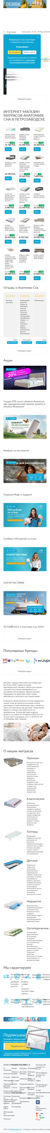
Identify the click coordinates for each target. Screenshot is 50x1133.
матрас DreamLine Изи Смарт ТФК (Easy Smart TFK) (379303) (24, 229)
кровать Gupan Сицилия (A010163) (10, 164)
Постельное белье (24, 1088)
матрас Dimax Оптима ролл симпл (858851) (10, 136)
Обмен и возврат (15, 1073)
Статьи (14, 1088)
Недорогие (34, 901)
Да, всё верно (14, 52)
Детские (32, 860)
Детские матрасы (23, 1073)
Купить (8, 149)
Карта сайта (5, 1107)
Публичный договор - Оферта (8, 1086)
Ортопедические (35, 928)
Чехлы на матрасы (31, 1080)
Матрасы (23, 1068)
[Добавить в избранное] (15, 149)
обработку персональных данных (16, 1055)
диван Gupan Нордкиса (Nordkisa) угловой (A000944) (24, 259)
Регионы (6, 1119)
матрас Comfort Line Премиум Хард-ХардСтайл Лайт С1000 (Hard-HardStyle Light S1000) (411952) (10, 262)
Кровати (23, 1093)
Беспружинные (26, 1098)
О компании (7, 1069)
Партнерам (7, 1081)
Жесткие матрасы (31, 1093)
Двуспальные (33, 1098)
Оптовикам (16, 1107)
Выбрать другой (29, 52)
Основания (32, 1068)
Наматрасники (25, 1079)
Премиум (33, 758)
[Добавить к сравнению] (13, 149)
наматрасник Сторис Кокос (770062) (39, 164)
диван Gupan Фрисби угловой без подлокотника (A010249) (40, 229)
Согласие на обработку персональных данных (9, 1099)
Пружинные (24, 1101)
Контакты (7, 1074)
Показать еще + (25, 99)
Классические (35, 799)
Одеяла (31, 1084)
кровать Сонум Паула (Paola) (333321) (39, 195)
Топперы (32, 831)
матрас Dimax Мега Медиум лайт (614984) (39, 257)
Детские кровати (31, 1088)
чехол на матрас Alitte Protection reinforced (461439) (10, 197)
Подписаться (18, 1046)
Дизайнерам (17, 1103)
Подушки (23, 1084)
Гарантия (15, 1077)
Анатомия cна (16, 1129)
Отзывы (6, 1077)
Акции (14, 1068)
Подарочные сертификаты (17, 1092)
